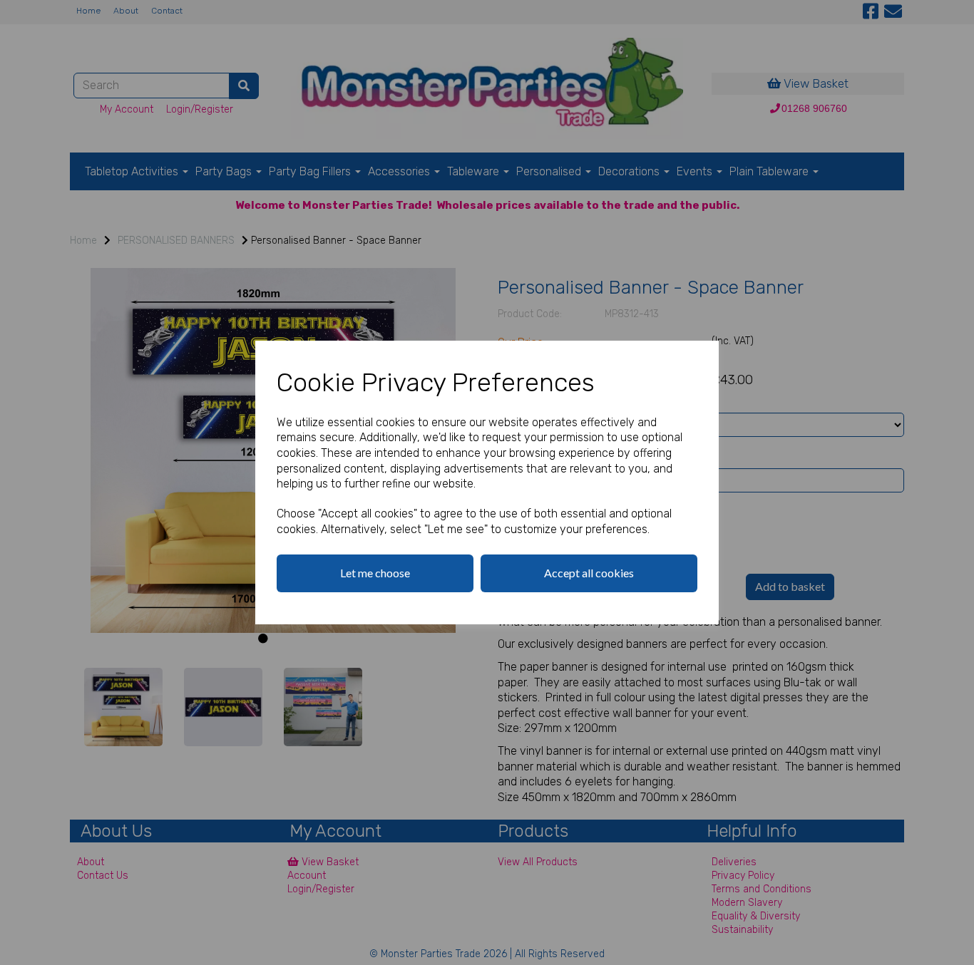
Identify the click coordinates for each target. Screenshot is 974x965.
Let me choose (375, 572)
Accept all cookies (589, 572)
